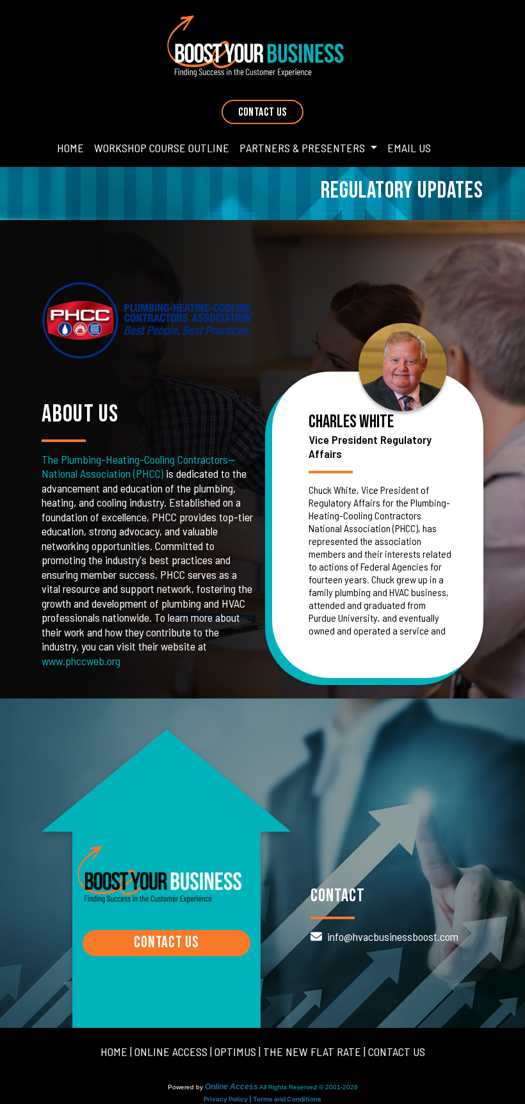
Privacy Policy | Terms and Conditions (262, 1099)
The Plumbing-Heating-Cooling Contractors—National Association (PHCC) (139, 466)
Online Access (170, 1052)
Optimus (235, 1052)
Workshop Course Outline (161, 148)
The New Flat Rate (312, 1052)
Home (70, 148)
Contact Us (262, 112)
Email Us (409, 148)
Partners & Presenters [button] (303, 148)
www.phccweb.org (81, 661)
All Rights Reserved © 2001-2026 (308, 1087)
